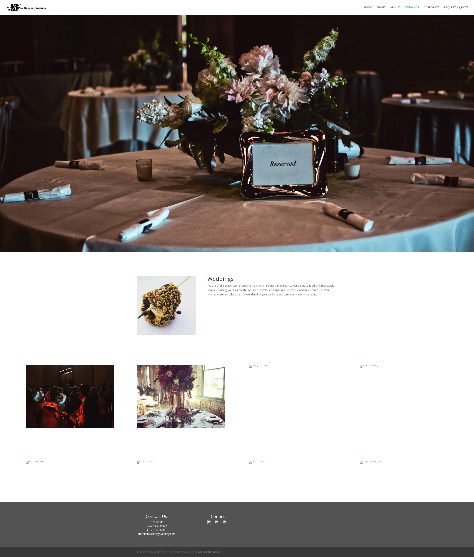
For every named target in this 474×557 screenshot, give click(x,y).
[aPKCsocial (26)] (259, 461)
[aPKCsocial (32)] (371, 365)
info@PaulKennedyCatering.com (156, 534)
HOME (368, 7)
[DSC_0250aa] (146, 461)
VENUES (395, 7)
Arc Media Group (209, 551)
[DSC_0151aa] (258, 365)
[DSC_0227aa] (35, 461)
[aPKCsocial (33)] (181, 427)
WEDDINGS (412, 7)
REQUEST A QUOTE (456, 7)
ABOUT (381, 7)
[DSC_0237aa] (70, 427)
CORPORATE (431, 7)
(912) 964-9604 (156, 530)
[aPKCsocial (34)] (371, 461)
